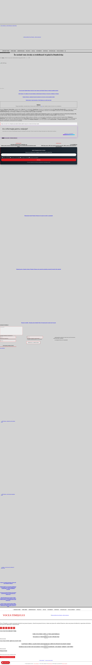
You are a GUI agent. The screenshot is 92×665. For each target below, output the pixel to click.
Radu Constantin (64, 663)
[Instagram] (4, 628)
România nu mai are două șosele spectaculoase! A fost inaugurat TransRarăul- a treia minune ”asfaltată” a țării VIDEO (46, 646)
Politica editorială (41, 660)
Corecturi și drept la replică (49, 660)
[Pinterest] (6, 628)
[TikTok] (9, 628)
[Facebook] (1, 628)
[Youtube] (14, 628)
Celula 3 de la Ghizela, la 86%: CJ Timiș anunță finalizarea (46, 633)
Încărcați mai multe (3, 638)
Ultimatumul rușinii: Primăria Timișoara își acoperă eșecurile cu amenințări (38, 215)
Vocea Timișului (36, 663)
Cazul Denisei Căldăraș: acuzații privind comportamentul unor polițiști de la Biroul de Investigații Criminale (46, 643)
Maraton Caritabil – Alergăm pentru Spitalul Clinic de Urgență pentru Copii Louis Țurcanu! (38, 322)
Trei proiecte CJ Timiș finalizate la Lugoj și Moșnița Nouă (46, 636)
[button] (65, 51)
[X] (11, 628)
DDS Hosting (50, 663)
